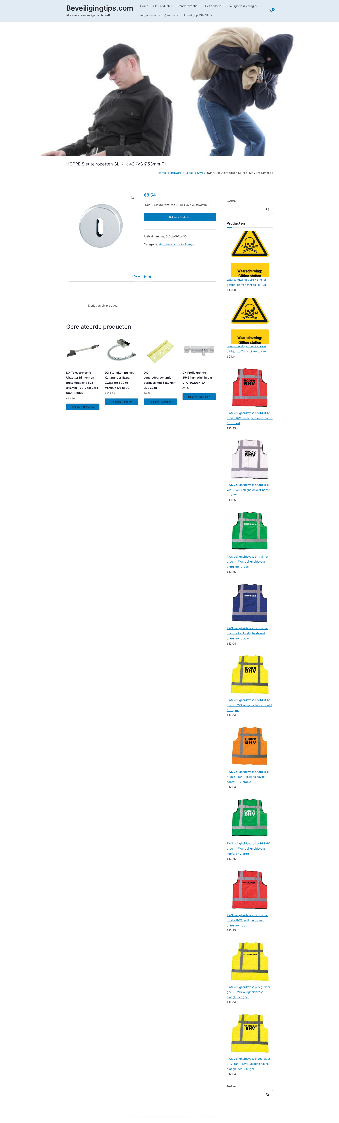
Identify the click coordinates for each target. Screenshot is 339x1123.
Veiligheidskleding (241, 6)
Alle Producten (163, 6)
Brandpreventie (187, 6)
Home (144, 6)
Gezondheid (213, 6)
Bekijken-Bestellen (179, 217)
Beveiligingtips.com (99, 8)
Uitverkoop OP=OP (196, 15)
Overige (169, 15)
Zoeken (231, 200)
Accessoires (148, 15)
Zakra (195, 1116)
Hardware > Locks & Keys (185, 172)
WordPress (209, 1116)
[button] (199, 6)
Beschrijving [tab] (142, 276)
